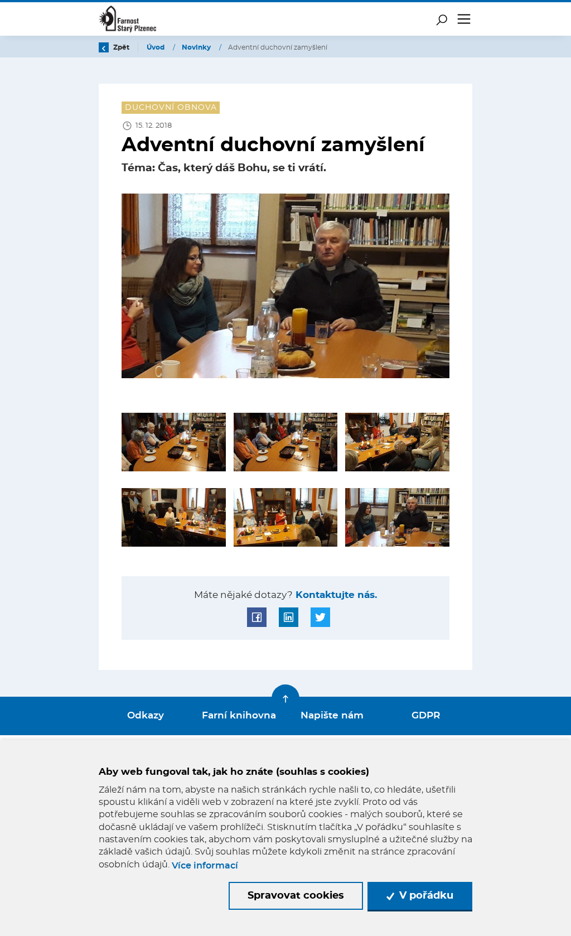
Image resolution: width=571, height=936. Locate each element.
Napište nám (332, 715)
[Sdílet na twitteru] (320, 617)
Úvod (156, 47)
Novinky (197, 47)
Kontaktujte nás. (335, 595)
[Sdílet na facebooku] (257, 617)
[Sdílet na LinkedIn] (288, 617)
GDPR (426, 715)
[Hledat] (441, 19)
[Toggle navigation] (464, 19)
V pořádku (424, 896)
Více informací (205, 865)
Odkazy (145, 715)
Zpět (120, 47)
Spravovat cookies (296, 896)
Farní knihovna (239, 715)
